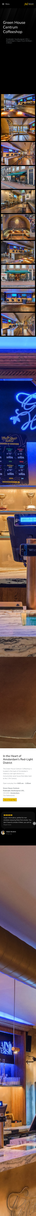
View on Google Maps (10, 800)
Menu (7, 4)
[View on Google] (3, 833)
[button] (1, 823)
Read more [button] (7, 825)
